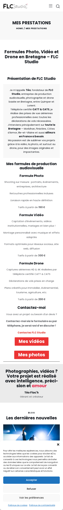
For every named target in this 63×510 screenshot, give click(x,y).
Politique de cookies (17, 505)
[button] (58, 444)
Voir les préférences (31, 497)
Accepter (31, 480)
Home (19, 28)
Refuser (31, 489)
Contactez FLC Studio (32, 332)
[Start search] (58, 6)
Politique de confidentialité (42, 505)
